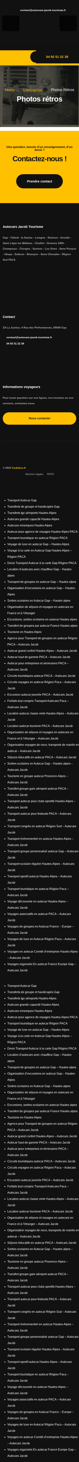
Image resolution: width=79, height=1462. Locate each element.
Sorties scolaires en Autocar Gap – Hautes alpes (38, 600)
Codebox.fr (19, 467)
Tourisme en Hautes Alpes (24, 631)
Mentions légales (34, 474)
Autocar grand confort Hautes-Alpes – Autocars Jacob (42, 650)
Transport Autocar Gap (22, 500)
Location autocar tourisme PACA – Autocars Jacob (40, 725)
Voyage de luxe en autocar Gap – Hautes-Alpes (38, 544)
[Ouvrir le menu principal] (14, 58)
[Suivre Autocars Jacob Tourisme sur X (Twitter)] (21, 271)
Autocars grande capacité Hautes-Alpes (33, 519)
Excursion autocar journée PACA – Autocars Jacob (40, 694)
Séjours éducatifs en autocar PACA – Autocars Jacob (41, 757)
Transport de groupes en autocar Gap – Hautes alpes (41, 581)
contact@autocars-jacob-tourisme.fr (42, 10)
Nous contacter (39, 418)
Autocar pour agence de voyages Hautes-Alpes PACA (42, 531)
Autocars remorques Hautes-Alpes (29, 525)
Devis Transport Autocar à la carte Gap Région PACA (42, 563)
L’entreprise (33, 90)
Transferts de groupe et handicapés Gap (33, 506)
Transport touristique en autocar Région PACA (37, 537)
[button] (39, 980)
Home (11, 90)
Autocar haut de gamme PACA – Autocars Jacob (38, 657)
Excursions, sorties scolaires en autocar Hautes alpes (42, 619)
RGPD (50, 474)
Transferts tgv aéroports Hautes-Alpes (31, 512)
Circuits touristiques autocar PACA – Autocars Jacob (41, 675)
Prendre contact (39, 181)
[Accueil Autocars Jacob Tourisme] (38, 458)
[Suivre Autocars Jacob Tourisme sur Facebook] (41, 38)
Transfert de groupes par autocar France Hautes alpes (42, 625)
